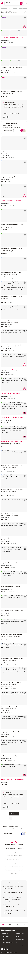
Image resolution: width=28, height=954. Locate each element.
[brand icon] (2, 3)
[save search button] (25, 11)
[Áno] (4, 117)
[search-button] (21, 3)
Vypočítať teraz (8, 130)
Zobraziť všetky (14, 873)
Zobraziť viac (21, 110)
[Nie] (7, 117)
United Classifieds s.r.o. (12, 952)
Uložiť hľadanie (8, 833)
